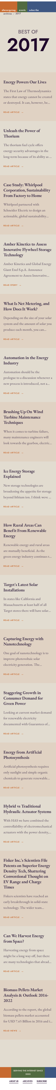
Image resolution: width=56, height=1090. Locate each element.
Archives (27, 1081)
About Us (13, 1081)
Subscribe (42, 1081)
